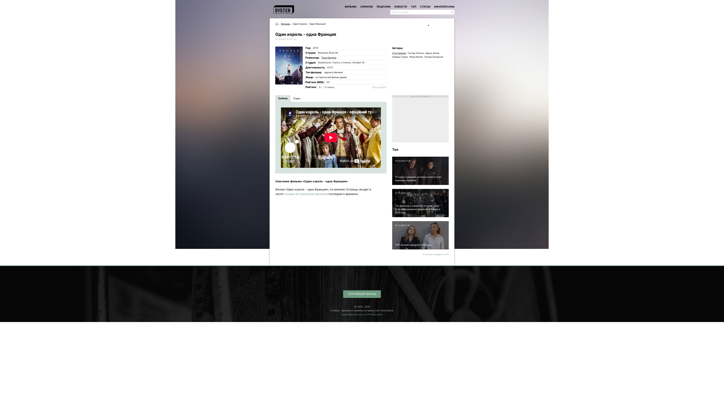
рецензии (383, 6)
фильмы (351, 6)
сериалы (366, 6)
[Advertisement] (420, 118)
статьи (425, 6)
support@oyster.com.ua (353, 314)
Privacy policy (375, 314)
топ (413, 6)
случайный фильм (362, 294)
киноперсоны (444, 6)
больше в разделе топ (435, 254)
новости (400, 6)
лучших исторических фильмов (306, 194)
